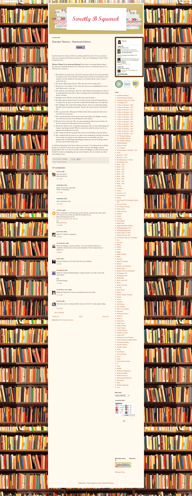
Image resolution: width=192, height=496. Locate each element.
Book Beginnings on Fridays (125, 160)
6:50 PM (58, 252)
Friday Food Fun (121, 211)
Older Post (105, 316)
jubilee (58, 259)
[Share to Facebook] (78, 159)
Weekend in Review (122, 375)
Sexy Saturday (121, 306)
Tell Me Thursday (122, 330)
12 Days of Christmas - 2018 (125, 126)
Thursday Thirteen (61, 162)
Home (80, 316)
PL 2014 (119, 287)
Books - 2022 (120, 174)
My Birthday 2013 (122, 273)
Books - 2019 (120, 167)
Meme (118, 256)
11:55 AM (59, 204)
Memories (119, 259)
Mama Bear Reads (61, 223)
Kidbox (119, 245)
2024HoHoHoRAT (122, 143)
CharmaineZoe (61, 243)
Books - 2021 (120, 172)
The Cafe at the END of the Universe (67, 219)
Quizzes (119, 292)
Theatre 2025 (120, 335)
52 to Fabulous (121, 148)
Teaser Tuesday (121, 328)
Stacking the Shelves (122, 314)
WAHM (119, 368)
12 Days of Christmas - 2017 (125, 124)
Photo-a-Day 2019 (122, 280)
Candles (119, 186)
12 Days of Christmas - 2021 (125, 133)
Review (119, 299)
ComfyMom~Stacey (62, 290)
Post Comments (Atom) (66, 320)
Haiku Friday (120, 223)
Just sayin (119, 242)
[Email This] (72, 159)
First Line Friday (121, 204)
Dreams (119, 198)
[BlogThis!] (74, 159)
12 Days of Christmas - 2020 (125, 131)
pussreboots (60, 231)
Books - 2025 (120, 181)
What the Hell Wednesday (124, 378)
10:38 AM (59, 308)
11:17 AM (59, 192)
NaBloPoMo (120, 278)
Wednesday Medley (122, 373)
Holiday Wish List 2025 (123, 235)
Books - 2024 (120, 179)
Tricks (118, 359)
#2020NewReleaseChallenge (125, 98)
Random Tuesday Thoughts (124, 295)
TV (118, 364)
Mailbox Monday (121, 254)
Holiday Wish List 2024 (123, 233)
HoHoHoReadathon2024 (124, 230)
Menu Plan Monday (122, 261)
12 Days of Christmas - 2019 (125, 129)
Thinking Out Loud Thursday (125, 337)
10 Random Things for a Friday (126, 100)
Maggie (119, 252)
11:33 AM (59, 295)
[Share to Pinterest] (80, 159)
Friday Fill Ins (121, 209)
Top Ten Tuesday (121, 354)
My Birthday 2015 (122, 276)
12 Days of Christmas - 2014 (125, 117)
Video (118, 366)
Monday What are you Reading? (126, 271)
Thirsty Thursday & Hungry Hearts (127, 340)
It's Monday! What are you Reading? (127, 237)
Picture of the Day (122, 285)
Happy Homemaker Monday (125, 226)
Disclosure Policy (120, 472)
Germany (119, 218)
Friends (119, 216)
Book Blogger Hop (122, 162)
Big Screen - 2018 (122, 155)
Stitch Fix (119, 316)
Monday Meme (121, 268)
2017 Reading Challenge (124, 141)
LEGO (119, 249)
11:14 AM (59, 179)
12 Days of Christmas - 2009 (125, 105)
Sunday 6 (119, 318)
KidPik (119, 247)
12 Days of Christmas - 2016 (125, 122)
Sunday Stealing (121, 325)
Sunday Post (120, 321)
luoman (99, 483)
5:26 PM (58, 237)
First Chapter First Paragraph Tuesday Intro (127, 201)
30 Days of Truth (121, 145)
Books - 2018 (120, 164)
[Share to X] (76, 159)
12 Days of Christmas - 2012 (125, 112)
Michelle (59, 301)
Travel (118, 356)
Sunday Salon (121, 323)
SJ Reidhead (60, 270)
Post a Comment (59, 312)
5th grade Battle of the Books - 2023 (127, 150)
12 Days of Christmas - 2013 (125, 114)
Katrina (58, 171)
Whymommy (120, 380)
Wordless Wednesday (123, 385)
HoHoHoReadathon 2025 (124, 228)
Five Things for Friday (123, 207)
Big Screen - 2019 (122, 157)
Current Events (121, 195)
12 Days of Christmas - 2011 (125, 110)
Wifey (118, 383)
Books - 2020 (120, 169)
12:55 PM (59, 225)
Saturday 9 (120, 302)
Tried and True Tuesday (123, 361)
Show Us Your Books (123, 309)
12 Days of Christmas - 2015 (125, 119)
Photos (119, 283)
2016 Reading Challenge (124, 138)
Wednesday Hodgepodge (124, 371)
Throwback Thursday (123, 342)
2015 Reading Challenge (124, 136)
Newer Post (55, 316)
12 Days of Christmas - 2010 (125, 107)
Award (118, 152)
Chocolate (119, 188)
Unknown (59, 210)
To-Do (118, 349)
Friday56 (119, 214)
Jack (118, 240)
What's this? (125, 454)
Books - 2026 (120, 183)
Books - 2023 (120, 176)
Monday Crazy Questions (124, 266)
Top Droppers (121, 352)
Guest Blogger (121, 221)
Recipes (119, 297)
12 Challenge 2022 (122, 102)
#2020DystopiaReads (123, 95)
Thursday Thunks (122, 347)
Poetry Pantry (121, 290)
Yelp (118, 387)
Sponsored (120, 311)
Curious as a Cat (121, 193)
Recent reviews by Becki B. (125, 423)
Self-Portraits (120, 304)
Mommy (119, 264)
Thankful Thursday (122, 333)
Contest (119, 191)
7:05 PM (58, 264)
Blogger (111, 483)
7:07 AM (59, 283)
